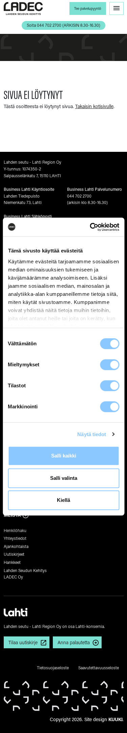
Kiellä (63, 500)
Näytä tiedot (91, 434)
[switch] (109, 364)
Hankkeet (12, 562)
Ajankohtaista (16, 546)
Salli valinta (63, 478)
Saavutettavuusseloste (98, 667)
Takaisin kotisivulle (94, 106)
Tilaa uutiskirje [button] (23, 642)
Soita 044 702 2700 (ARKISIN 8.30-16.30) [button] (63, 25)
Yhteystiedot (15, 538)
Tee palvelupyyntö (87, 8)
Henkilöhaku (15, 530)
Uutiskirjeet (14, 554)
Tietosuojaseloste (53, 667)
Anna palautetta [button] (74, 642)
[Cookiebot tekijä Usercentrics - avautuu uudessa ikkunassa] (90, 227)
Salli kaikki (63, 456)
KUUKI (115, 719)
